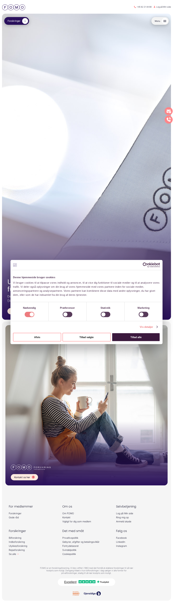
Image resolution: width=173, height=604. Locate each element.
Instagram (121, 545)
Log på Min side (163, 7)
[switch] (67, 314)
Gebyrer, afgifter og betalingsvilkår (81, 541)
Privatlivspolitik (70, 537)
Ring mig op (122, 517)
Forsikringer (14, 20)
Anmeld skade (123, 521)
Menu (157, 21)
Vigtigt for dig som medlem (76, 521)
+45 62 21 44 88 (144, 7)
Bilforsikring (15, 537)
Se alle (12, 554)
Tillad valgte (86, 337)
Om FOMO (68, 513)
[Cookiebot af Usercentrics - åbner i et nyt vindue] (145, 265)
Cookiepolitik (69, 554)
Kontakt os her (22, 477)
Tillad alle (136, 337)
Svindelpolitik (69, 549)
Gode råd (14, 517)
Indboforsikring (17, 541)
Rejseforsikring (17, 549)
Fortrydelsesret (70, 545)
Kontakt (66, 517)
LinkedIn (120, 541)
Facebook (121, 537)
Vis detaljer (146, 326)
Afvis (37, 337)
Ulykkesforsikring (18, 545)
